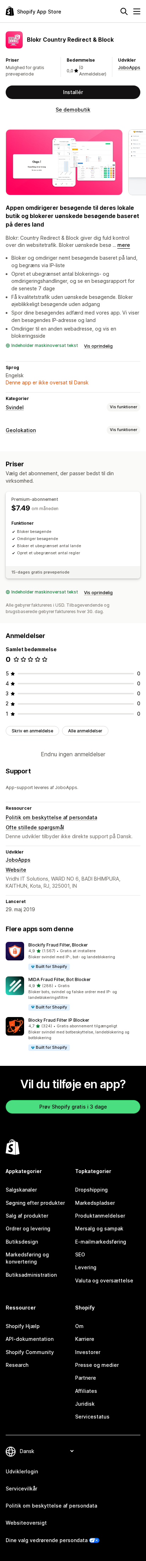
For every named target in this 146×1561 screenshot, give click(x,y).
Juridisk (85, 1404)
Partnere (85, 1378)
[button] (73, 956)
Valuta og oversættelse (104, 1280)
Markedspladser (95, 1203)
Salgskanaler (21, 1190)
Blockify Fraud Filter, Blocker (58, 945)
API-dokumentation (30, 1339)
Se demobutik (73, 110)
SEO (80, 1254)
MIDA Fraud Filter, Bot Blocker (59, 979)
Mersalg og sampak (99, 1228)
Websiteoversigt (26, 1523)
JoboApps (129, 67)
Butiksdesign (22, 1242)
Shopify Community (30, 1352)
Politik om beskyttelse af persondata (51, 817)
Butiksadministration (31, 1275)
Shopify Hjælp (23, 1326)
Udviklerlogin (22, 1471)
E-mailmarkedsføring (100, 1242)
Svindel (15, 407)
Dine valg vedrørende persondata (47, 1540)
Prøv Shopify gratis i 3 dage (73, 1107)
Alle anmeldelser (85, 730)
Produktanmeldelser (100, 1216)
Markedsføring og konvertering (27, 1258)
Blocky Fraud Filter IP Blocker (58, 1020)
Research (17, 1365)
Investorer (87, 1352)
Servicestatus (92, 1417)
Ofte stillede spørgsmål (35, 827)
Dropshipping (91, 1190)
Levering (85, 1267)
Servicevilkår (21, 1488)
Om (79, 1326)
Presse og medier (97, 1365)
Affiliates (86, 1391)
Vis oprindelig (98, 346)
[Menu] (136, 11)
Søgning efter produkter (35, 1203)
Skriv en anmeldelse (32, 730)
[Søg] (124, 11)
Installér (73, 92)
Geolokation (21, 430)
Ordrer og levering (28, 1228)
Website (16, 870)
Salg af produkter (27, 1216)
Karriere (84, 1339)
